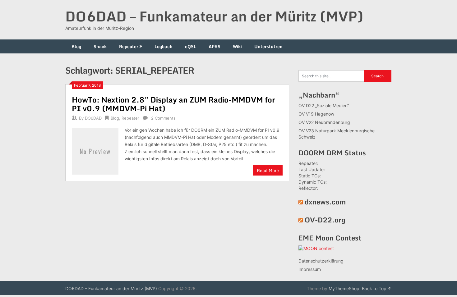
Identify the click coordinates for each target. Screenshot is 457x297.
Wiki (237, 46)
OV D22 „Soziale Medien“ (323, 105)
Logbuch (164, 46)
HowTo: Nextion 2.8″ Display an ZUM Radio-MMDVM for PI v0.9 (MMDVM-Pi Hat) (173, 104)
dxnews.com (325, 201)
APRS (214, 46)
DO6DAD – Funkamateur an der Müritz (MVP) (214, 16)
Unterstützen (268, 46)
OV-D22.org (325, 219)
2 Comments (163, 118)
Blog (76, 46)
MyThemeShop (344, 288)
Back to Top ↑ (377, 288)
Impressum (309, 269)
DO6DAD (93, 118)
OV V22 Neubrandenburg (324, 122)
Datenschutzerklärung (321, 260)
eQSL (190, 46)
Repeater (128, 46)
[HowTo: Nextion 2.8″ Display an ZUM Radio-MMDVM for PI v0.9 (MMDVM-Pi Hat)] (95, 150)
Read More (268, 170)
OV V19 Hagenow (316, 114)
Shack (100, 46)
